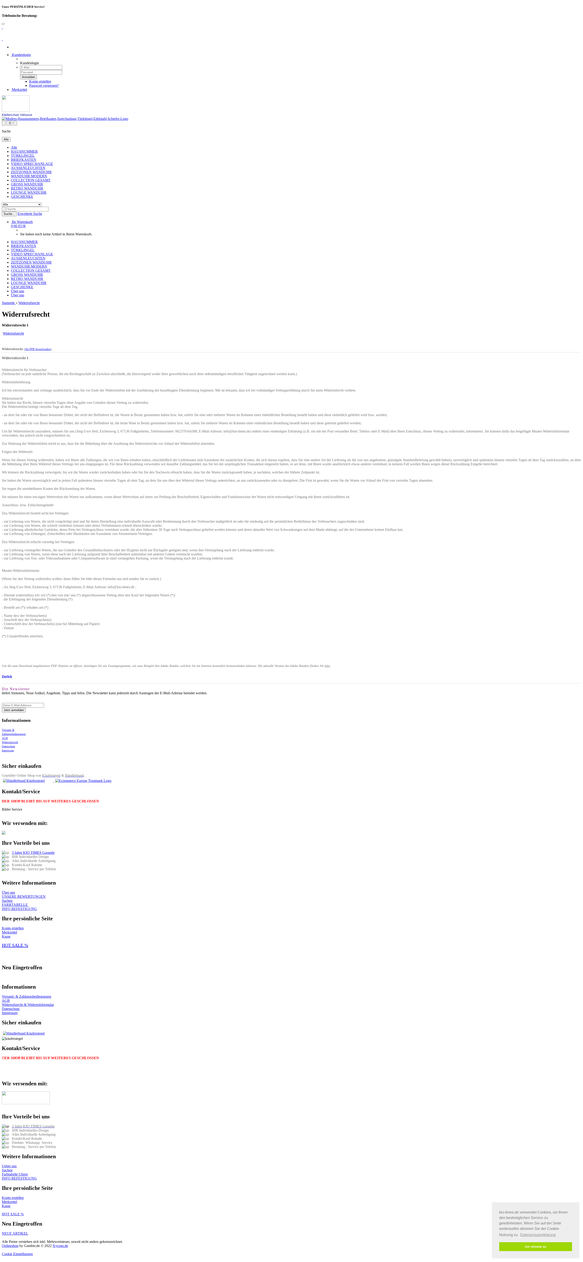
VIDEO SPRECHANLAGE (32, 164)
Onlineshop (10, 1246)
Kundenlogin (21, 55)
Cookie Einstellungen (17, 1254)
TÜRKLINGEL (23, 156)
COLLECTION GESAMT (31, 180)
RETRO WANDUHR (27, 188)
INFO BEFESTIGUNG (19, 909)
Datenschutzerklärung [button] (538, 1235)
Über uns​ (8, 892)
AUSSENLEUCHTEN (28, 168)
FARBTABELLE (15, 905)
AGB (5, 738)
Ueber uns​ (9, 1166)
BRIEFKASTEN (23, 160)
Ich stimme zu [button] (535, 1246)
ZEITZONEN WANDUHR (31, 172)
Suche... (9, 214)
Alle (14, 147)
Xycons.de (60, 1246)
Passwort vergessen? (44, 85)
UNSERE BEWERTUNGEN (24, 896)
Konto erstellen (40, 81)
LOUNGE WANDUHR (28, 192)
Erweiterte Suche (30, 214)
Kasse (6, 936)
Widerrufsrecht (10, 742)
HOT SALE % (15, 945)
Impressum (8, 750)
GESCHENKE (22, 196)
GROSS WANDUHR (27, 184)
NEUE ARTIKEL (15, 1233)
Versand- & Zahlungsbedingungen (26, 996)
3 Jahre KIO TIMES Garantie (33, 853)
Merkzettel (19, 90)
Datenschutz (8, 746)
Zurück (7, 676)
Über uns (17, 291)
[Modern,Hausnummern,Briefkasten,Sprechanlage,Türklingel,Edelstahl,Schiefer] (65, 119)
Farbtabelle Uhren (15, 1174)
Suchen (7, 901)
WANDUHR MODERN (29, 176)
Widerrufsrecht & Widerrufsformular (28, 1005)
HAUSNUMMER (24, 151)
